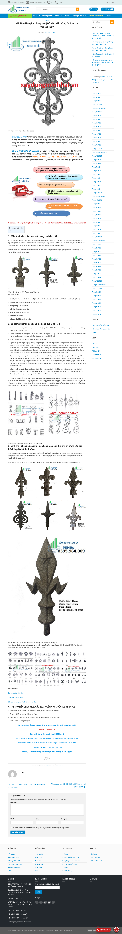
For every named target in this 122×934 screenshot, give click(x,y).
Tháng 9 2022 (96, 248)
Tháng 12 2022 (97, 237)
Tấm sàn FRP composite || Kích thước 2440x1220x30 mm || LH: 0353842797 (102, 62)
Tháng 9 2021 (96, 292)
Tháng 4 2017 (96, 314)
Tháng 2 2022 (96, 274)
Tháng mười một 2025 (99, 108)
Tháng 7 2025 (96, 123)
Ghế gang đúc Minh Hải (15, 697)
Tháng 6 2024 (96, 171)
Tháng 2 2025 (96, 141)
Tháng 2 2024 (96, 185)
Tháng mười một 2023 (99, 196)
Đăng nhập (95, 347)
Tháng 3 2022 (96, 270)
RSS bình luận (96, 355)
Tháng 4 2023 (96, 222)
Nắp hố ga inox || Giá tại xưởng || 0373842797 (103, 55)
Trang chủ (36, 16)
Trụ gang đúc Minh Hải (15, 693)
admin (54, 32)
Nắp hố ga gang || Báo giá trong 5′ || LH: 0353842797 (102, 43)
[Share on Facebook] (45, 758)
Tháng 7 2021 (96, 299)
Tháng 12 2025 (97, 104)
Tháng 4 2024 (96, 178)
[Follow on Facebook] (107, 2)
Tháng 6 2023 (96, 215)
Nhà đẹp (66, 867)
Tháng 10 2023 (97, 200)
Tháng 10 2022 (97, 244)
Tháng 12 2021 (97, 281)
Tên (12, 819)
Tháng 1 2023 (96, 233)
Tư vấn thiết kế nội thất (70, 864)
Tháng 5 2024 (96, 174)
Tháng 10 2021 (97, 288)
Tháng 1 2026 (96, 101)
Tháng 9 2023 (96, 204)
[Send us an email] (113, 2)
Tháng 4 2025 (96, 134)
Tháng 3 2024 (96, 182)
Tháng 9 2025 (96, 116)
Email (38, 819)
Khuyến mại (40, 871)
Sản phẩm (58, 16)
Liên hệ (108, 16)
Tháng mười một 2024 (99, 152)
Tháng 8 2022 (96, 252)
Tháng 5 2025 (96, 130)
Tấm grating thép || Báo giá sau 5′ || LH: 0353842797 (102, 49)
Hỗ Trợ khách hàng (79, 16)
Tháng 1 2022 (96, 277)
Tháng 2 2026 (96, 97)
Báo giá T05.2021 (14, 861)
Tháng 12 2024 (97, 149)
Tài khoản (39, 861)
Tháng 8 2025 (96, 119)
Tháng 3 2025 (96, 138)
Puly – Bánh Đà (95, 857)
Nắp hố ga (94, 854)
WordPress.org (97, 358)
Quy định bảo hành (14, 867)
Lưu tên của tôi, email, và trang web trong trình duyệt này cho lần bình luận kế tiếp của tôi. (41, 828)
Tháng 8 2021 (96, 296)
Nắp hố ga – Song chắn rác (101, 329)
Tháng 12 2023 (97, 193)
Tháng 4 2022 (96, 266)
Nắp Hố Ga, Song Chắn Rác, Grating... (34, 930)
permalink (59, 765)
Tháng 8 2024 (96, 163)
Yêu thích (39, 867)
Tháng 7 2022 (96, 255)
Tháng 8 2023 (96, 207)
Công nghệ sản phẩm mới (100, 325)
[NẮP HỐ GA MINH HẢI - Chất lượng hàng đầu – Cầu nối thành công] (20, 9)
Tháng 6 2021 (96, 303)
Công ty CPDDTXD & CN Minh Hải (25, 151)
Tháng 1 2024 (96, 189)
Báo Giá (67, 16)
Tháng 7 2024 (96, 167)
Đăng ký (94, 344)
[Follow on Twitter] (111, 2)
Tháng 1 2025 (96, 145)
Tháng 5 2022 (96, 263)
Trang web (64, 819)
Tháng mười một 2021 (99, 285)
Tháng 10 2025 (97, 112)
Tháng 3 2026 (96, 93)
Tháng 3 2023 (96, 226)
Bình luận (13, 802)
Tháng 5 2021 (96, 307)
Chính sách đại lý (69, 871)
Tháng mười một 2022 (99, 241)
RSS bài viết (96, 351)
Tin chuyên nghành (96, 16)
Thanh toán (40, 864)
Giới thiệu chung (47, 16)
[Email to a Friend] (48, 758)
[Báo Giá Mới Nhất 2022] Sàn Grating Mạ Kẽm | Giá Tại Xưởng (102, 79)
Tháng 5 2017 (96, 310)
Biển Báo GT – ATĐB (97, 861)
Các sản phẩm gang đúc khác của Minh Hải (22, 702)
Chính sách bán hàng (15, 864)
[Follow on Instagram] (109, 2)
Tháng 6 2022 (96, 259)
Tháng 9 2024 (96, 160)
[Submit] (77, 9)
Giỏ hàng (39, 857)
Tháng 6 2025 (96, 126)
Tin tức (47, 20)
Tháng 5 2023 (96, 218)
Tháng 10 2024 (97, 156)
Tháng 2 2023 (96, 229)
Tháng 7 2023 (96, 211)
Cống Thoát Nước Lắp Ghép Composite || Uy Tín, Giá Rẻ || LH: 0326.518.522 (103, 35)
